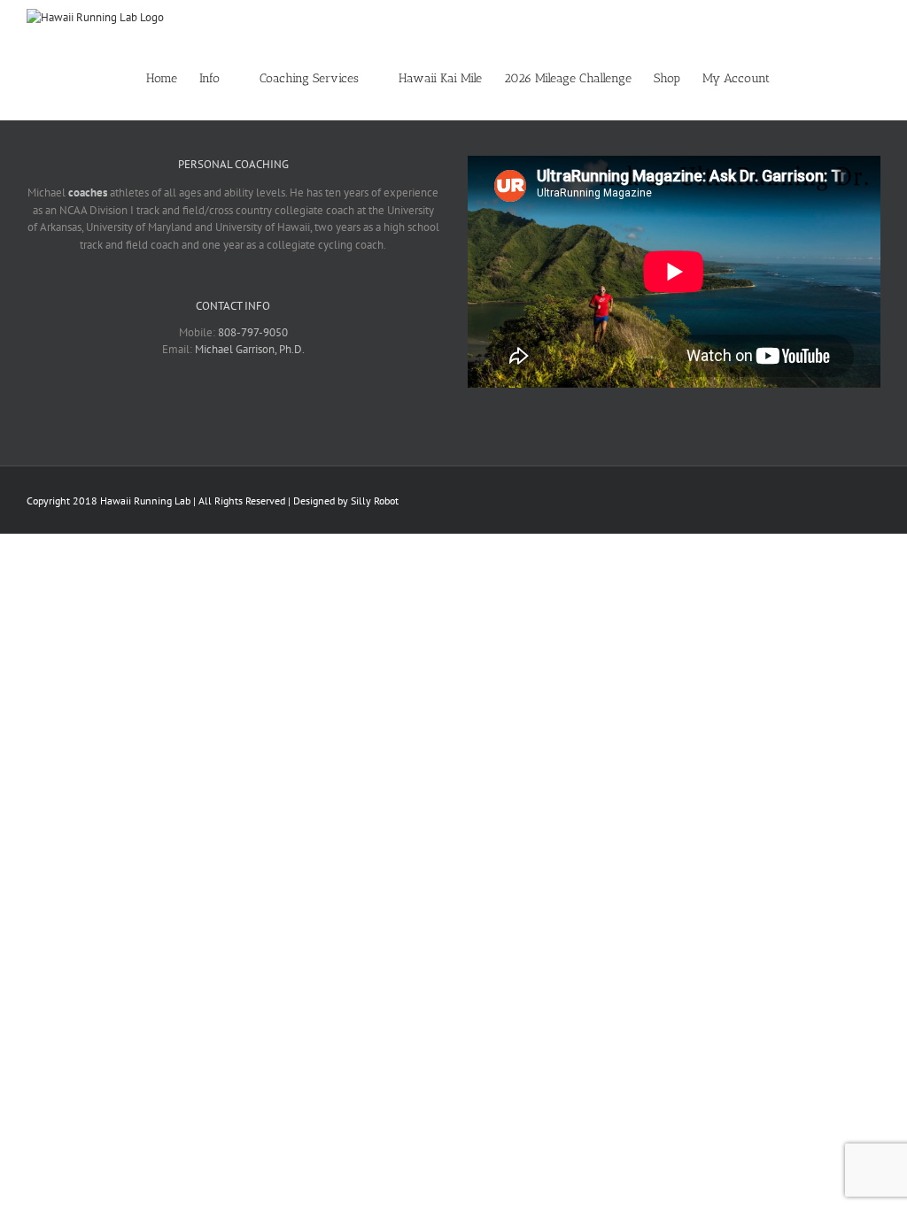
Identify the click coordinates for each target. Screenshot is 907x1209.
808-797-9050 (253, 332)
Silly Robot (375, 500)
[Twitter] (221, 411)
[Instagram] (244, 411)
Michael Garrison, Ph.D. (250, 349)
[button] (853, 77)
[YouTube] (267, 411)
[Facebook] (198, 411)
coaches (87, 192)
